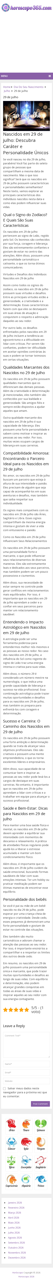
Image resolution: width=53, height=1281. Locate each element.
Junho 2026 (14, 1227)
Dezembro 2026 (17, 1257)
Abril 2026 (13, 1217)
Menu (4, 76)
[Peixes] (41, 1186)
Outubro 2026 (16, 1247)
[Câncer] (11, 1149)
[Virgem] (41, 1149)
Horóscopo (17, 1272)
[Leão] (26, 1149)
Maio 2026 (14, 1222)
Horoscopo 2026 (26, 1276)
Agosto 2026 (15, 1237)
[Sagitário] (41, 1168)
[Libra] (11, 1168)
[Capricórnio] (11, 1186)
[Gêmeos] (41, 1131)
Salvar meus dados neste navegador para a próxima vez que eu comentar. (25, 1092)
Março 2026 (14, 1212)
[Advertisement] (26, 44)
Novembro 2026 (17, 1252)
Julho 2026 (14, 1232)
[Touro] (26, 1131)
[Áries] (11, 1131)
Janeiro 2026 (15, 1202)
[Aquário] (26, 1186)
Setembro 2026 (16, 1242)
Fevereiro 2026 (16, 1207)
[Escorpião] (26, 1168)
